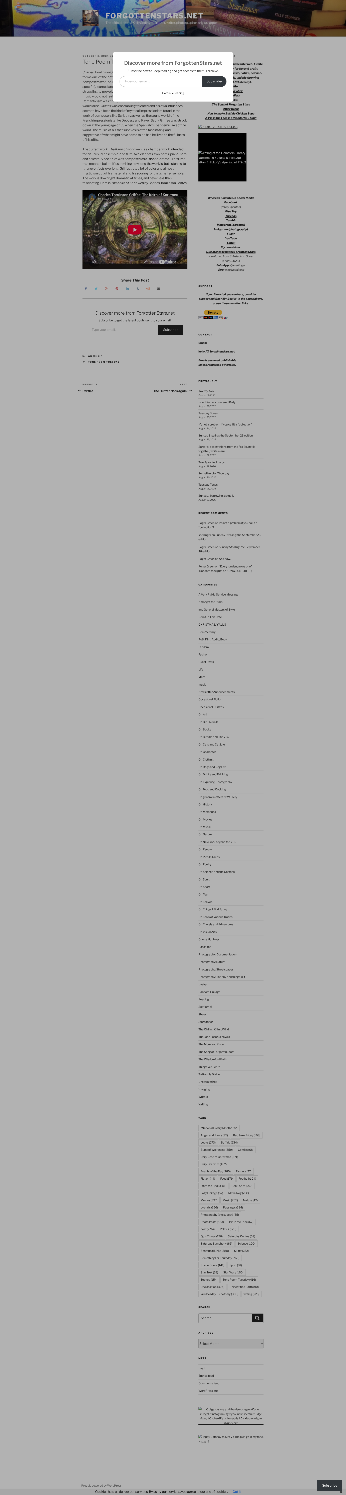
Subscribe (214, 81)
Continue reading (173, 93)
